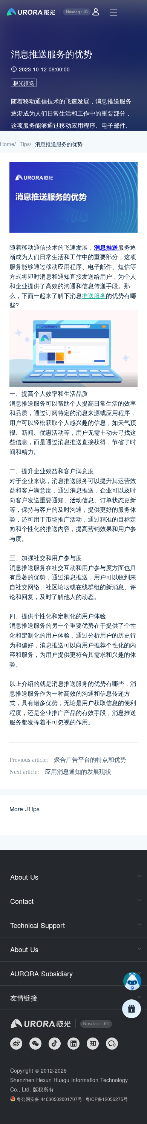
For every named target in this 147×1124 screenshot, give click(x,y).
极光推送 (23, 82)
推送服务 (94, 295)
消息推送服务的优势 (59, 144)
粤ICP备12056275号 (107, 1099)
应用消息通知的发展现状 (78, 772)
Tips (25, 144)
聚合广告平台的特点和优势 (90, 760)
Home (7, 144)
